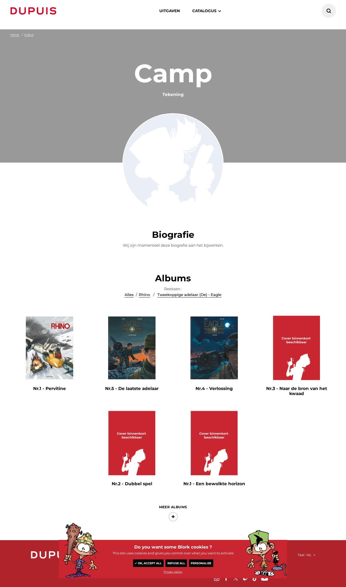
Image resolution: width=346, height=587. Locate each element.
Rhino (144, 294)
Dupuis (34, 11)
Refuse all (176, 563)
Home (14, 34)
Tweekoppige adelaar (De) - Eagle (189, 294)
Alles (129, 294)
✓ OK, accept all (148, 563)
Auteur (29, 34)
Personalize (201, 563)
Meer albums (173, 507)
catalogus (204, 10)
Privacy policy (173, 572)
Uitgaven (169, 10)
